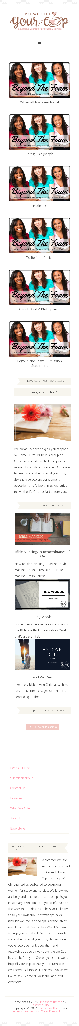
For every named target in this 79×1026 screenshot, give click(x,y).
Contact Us (18, 788)
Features (16, 798)
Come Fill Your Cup (39, 22)
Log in (63, 1011)
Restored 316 (39, 1005)
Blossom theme (51, 1002)
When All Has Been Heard (39, 102)
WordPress (49, 1011)
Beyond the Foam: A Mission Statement (39, 363)
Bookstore (17, 828)
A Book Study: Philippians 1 (39, 309)
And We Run (42, 677)
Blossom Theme (51, 1008)
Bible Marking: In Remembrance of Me (42, 554)
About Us (16, 818)
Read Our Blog (20, 768)
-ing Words (42, 617)
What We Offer (20, 808)
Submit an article (21, 778)
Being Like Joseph (39, 154)
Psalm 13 (39, 206)
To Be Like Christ (39, 258)
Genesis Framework (25, 1011)
